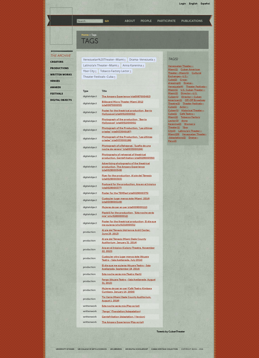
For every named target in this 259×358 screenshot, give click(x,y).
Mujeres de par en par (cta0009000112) (124, 207)
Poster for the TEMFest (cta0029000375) (125, 193)
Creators (56, 61)
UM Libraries (116, 349)
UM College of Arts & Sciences (92, 349)
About (130, 21)
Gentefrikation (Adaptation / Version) (123, 316)
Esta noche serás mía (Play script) (121, 305)
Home (85, 34)
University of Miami (65, 349)
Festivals (56, 93)
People (146, 21)
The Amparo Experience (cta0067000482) (126, 96)
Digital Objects (61, 100)
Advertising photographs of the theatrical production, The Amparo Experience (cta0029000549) (126, 167)
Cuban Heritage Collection (164, 349)
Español (205, 3)
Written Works (61, 74)
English (193, 3)
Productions (59, 68)
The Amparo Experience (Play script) (123, 322)
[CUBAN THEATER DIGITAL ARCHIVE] (58, 11)
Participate (166, 21)
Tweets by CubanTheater (171, 331)
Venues (55, 80)
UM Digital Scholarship (136, 349)
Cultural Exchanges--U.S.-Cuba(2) (184, 76)
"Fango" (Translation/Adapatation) (121, 311)
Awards (55, 87)
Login (182, 3)
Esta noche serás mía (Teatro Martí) (121, 274)
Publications (191, 21)
